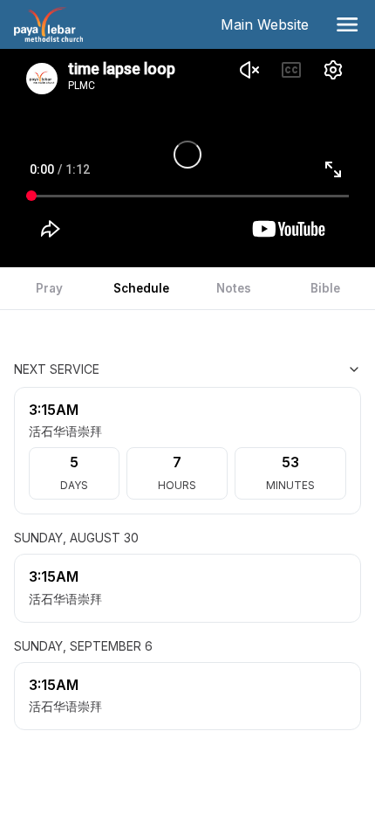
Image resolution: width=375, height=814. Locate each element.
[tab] (49, 288)
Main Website (268, 24)
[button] (347, 24)
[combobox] (274, 369)
